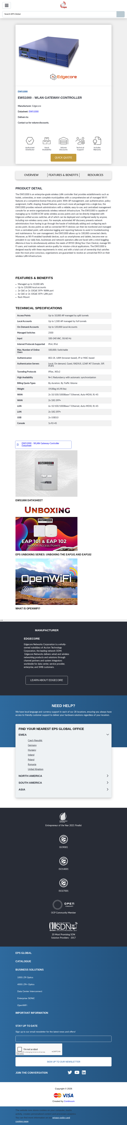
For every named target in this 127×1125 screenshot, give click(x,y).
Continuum (69, 1101)
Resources (95, 175)
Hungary (32, 750)
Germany (32, 745)
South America (30, 782)
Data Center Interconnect (29, 991)
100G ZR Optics (25, 977)
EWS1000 (34, 112)
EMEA (23, 734)
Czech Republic (35, 741)
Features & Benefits (63, 175)
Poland (31, 760)
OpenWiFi (22, 1005)
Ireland (31, 755)
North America (30, 775)
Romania (32, 765)
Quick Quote (63, 157)
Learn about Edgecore (46, 680)
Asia (22, 789)
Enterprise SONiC (26, 998)
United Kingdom (35, 769)
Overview (31, 175)
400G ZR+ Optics (25, 984)
